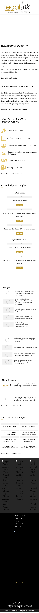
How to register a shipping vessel (19, 247)
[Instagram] (22, 582)
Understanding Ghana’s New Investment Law (19, 229)
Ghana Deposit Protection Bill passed (25, 347)
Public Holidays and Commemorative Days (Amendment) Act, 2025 (22, 324)
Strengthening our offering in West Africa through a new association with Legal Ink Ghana (25, 385)
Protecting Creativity (19, 200)
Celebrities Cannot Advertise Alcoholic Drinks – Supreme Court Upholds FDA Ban (24, 362)
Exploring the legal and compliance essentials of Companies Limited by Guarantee (24, 339)
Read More (20, 205)
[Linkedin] (16, 582)
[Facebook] (19, 582)
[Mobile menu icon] (35, 7)
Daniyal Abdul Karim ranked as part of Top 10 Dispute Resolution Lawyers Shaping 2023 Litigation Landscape (25, 399)
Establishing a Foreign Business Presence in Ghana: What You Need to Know (24, 293)
